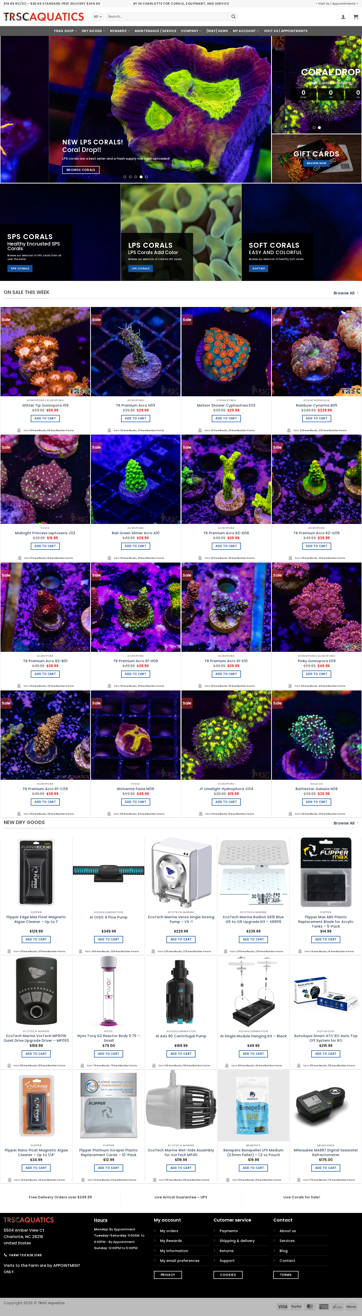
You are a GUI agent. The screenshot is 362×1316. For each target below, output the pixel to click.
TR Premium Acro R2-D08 (226, 533)
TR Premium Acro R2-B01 (45, 661)
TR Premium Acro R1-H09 (135, 661)
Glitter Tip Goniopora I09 (45, 405)
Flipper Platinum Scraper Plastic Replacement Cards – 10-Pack (108, 1152)
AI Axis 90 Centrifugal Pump (181, 1036)
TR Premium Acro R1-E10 (226, 661)
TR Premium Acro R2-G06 (317, 533)
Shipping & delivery (237, 1240)
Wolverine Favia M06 (135, 789)
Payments (229, 1230)
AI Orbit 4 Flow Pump (109, 917)
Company (189, 31)
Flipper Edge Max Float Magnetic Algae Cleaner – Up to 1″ (36, 919)
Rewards (118, 31)
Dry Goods (92, 31)
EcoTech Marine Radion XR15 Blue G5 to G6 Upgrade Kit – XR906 (253, 919)
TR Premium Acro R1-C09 (45, 789)
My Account (244, 31)
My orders (169, 1230)
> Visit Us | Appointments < (336, 3)
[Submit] (233, 17)
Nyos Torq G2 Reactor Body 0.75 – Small (108, 1038)
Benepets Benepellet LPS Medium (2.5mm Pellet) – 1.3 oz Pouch (253, 1152)
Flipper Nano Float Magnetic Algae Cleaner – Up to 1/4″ (36, 1152)
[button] (343, 16)
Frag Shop (64, 31)
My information (174, 1250)
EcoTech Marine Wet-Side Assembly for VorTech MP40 (181, 1152)
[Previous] (12, 109)
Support (227, 1260)
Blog (284, 1250)
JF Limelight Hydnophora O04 (226, 789)
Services (287, 1240)
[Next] (259, 109)
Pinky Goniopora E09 (317, 661)
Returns (227, 1250)
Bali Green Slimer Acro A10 (136, 533)
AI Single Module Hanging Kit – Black (253, 1036)
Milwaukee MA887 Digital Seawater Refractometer (326, 1152)
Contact (287, 1260)
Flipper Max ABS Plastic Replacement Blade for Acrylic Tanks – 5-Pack (326, 922)
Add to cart (45, 418)
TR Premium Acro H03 (135, 405)
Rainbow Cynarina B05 (316, 405)
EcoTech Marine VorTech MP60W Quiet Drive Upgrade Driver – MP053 (36, 1038)
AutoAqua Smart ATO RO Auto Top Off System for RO (326, 1038)
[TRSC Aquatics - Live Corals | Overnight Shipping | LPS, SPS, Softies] (44, 17)
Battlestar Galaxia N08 (317, 789)
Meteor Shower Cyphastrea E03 (226, 405)
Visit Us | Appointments (286, 31)
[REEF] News (217, 31)
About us (288, 1230)
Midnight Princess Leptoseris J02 (45, 533)
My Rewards (171, 1240)
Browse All (344, 293)
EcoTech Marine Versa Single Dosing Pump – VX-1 (181, 919)
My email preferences (179, 1260)
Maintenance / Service (155, 31)
